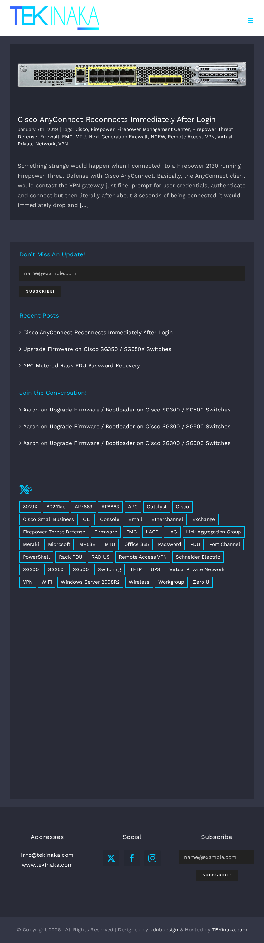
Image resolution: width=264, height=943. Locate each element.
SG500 (81, 569)
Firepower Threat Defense (54, 532)
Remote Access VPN (191, 137)
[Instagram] (152, 858)
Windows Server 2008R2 (90, 582)
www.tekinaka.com (47, 865)
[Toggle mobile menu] (251, 20)
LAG (172, 532)
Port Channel (224, 544)
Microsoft (59, 544)
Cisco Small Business (48, 519)
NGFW (158, 137)
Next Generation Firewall (118, 137)
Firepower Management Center (153, 129)
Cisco (81, 129)
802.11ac (56, 507)
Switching (109, 569)
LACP (152, 532)
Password (169, 544)
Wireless (139, 582)
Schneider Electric (198, 557)
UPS (155, 569)
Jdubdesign (164, 930)
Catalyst (157, 507)
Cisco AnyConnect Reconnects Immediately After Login (132, 75)
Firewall (49, 137)
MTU (80, 137)
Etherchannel (167, 519)
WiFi (47, 582)
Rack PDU (70, 557)
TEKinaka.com (229, 930)
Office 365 (136, 544)
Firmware (105, 532)
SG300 (31, 569)
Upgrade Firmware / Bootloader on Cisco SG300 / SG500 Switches (140, 409)
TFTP (136, 569)
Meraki (31, 544)
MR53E (87, 544)
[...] (84, 205)
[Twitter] (111, 858)
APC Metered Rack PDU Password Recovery (81, 365)
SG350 (56, 569)
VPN (63, 144)
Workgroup (171, 582)
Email (135, 519)
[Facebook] (132, 858)
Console (109, 519)
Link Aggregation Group (213, 532)
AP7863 (83, 507)
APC (133, 507)
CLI (87, 519)
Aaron (31, 409)
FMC (67, 137)
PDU (195, 544)
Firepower (102, 129)
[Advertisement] (132, 699)
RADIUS (100, 557)
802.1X (30, 507)
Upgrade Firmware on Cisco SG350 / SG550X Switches (97, 349)
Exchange (203, 519)
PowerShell (36, 557)
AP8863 (110, 507)
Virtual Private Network (197, 569)
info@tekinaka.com (47, 855)
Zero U (201, 582)
